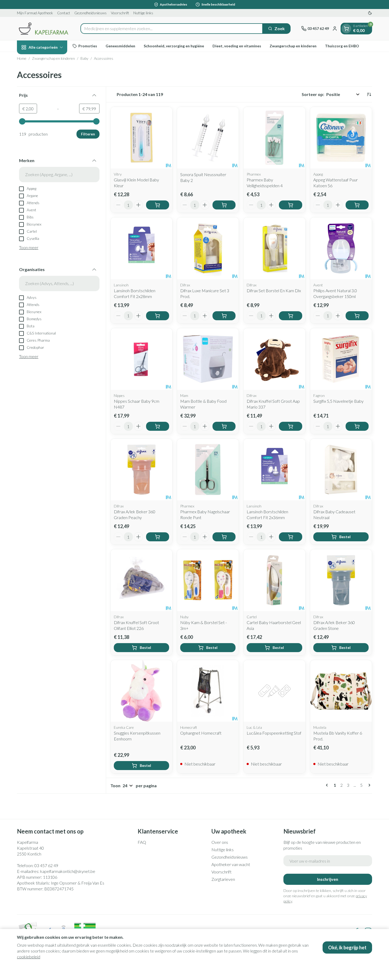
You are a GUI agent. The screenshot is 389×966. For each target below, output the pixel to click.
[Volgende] (368, 785)
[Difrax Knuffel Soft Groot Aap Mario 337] (274, 359)
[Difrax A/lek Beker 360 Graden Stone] (341, 580)
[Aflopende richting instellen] (369, 94)
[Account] (334, 28)
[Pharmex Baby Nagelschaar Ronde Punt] (208, 469)
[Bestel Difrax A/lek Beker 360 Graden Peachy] (157, 536)
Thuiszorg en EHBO (342, 46)
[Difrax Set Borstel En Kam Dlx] (274, 248)
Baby (84, 58)
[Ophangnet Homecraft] (208, 691)
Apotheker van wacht (230, 864)
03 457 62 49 (46, 865)
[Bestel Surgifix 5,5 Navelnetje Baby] (357, 426)
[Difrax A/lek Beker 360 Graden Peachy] (141, 469)
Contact (63, 13)
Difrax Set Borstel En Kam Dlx (274, 290)
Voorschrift (120, 13)
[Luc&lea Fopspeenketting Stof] (274, 691)
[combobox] (171, 28)
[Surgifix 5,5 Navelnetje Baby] (341, 359)
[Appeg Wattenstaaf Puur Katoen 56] (341, 137)
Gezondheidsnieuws (90, 13)
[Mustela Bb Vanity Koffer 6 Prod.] (341, 691)
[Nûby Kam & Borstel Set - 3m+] (208, 580)
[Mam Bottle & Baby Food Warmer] (208, 359)
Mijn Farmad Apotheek (35, 13)
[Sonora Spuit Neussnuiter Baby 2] (208, 137)
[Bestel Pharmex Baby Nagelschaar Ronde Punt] (224, 536)
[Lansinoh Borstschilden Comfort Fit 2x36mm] (274, 469)
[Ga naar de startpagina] (43, 28)
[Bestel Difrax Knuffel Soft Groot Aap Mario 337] (290, 426)
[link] (328, 785)
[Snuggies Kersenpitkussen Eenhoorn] (141, 691)
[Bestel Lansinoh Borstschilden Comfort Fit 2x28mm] (157, 315)
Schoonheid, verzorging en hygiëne (174, 46)
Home (21, 58)
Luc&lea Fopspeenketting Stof (274, 732)
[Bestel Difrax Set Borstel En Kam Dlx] (290, 315)
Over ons (219, 842)
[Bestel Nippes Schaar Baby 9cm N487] (157, 426)
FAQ (142, 842)
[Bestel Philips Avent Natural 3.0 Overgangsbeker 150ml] (357, 315)
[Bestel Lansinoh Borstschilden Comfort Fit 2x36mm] (290, 536)
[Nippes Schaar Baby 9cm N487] (141, 359)
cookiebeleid (28, 956)
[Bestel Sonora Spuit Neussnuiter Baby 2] (224, 204)
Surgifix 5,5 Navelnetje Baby (338, 401)
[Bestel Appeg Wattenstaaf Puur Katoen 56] (357, 204)
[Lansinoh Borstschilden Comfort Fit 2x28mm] (141, 248)
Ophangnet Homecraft (200, 732)
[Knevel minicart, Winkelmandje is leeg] (346, 28)
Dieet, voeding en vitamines (236, 46)
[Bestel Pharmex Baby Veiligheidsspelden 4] (290, 204)
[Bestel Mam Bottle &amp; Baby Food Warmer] (224, 426)
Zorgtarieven (223, 879)
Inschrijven (327, 879)
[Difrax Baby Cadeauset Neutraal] (341, 469)
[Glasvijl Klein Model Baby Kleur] (141, 137)
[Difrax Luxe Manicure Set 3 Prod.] (208, 248)
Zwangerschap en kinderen (293, 46)
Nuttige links (143, 13)
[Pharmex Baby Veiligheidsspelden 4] (274, 137)
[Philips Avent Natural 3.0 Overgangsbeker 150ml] (341, 248)
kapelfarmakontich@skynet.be (67, 871)
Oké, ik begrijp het (347, 947)
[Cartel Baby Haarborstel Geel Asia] (274, 580)
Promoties (87, 46)
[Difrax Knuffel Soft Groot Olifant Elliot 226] (141, 580)
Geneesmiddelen (120, 46)
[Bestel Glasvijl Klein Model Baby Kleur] (157, 204)
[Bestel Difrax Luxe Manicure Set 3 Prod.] (224, 315)
